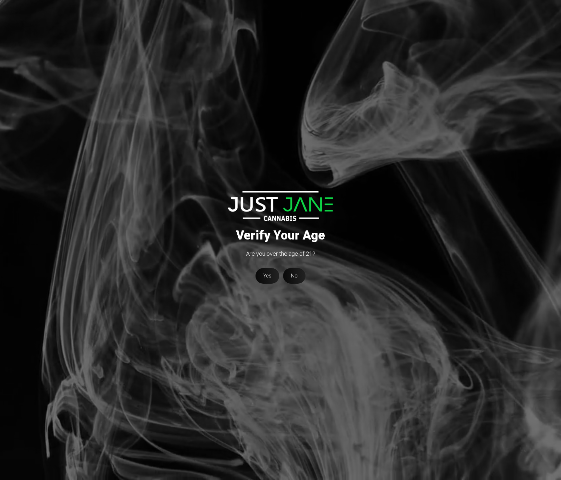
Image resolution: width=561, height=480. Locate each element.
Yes (267, 276)
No (294, 276)
